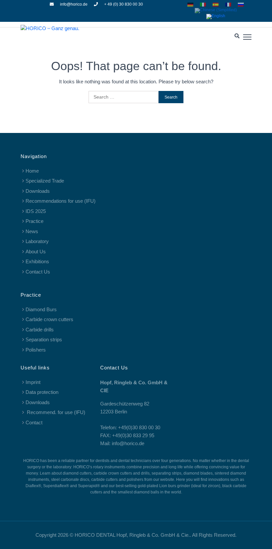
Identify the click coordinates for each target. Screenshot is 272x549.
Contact (34, 422)
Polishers (36, 350)
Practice (34, 221)
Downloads (38, 191)
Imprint (33, 382)
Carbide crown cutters (49, 319)
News (32, 231)
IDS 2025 (36, 211)
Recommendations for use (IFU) (61, 201)
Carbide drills (40, 329)
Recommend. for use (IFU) (55, 412)
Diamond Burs (41, 309)
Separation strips (44, 339)
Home (32, 171)
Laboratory (37, 241)
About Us (36, 251)
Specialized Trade (45, 181)
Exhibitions (37, 261)
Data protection (42, 392)
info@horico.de (74, 4)
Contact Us (38, 271)
